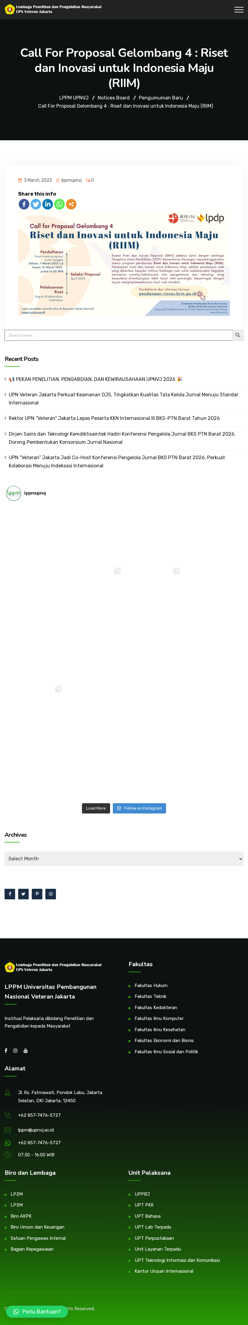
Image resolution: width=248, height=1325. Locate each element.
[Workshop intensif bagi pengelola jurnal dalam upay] (94, 594)
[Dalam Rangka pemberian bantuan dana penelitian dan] (153, 712)
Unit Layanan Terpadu (158, 1249)
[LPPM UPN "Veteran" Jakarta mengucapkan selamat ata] (212, 535)
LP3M (17, 1205)
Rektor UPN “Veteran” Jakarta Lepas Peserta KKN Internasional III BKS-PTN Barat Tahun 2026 (114, 418)
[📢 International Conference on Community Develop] (94, 712)
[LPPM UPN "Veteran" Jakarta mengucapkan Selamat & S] (212, 594)
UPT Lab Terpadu (153, 1227)
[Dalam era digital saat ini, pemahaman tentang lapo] (153, 594)
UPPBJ (142, 1194)
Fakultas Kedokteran (156, 1007)
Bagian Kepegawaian (32, 1249)
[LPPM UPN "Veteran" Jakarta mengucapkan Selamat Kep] (36, 535)
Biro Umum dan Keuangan (37, 1227)
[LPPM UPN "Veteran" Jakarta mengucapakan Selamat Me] (212, 653)
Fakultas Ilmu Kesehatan (160, 1029)
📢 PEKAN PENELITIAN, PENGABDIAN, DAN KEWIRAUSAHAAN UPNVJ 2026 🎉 (96, 379)
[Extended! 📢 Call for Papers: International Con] (212, 712)
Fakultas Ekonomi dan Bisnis (164, 1040)
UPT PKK (144, 1205)
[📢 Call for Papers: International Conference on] (153, 771)
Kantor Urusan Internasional (164, 1271)
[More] (71, 204)
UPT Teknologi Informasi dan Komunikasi (177, 1260)
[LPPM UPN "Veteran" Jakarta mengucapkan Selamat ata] (36, 594)
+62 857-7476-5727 (39, 1115)
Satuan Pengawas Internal (38, 1238)
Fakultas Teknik (150, 996)
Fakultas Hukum (151, 985)
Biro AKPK (21, 1216)
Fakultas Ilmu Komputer (159, 1018)
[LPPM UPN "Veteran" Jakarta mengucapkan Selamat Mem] (212, 771)
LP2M (17, 1194)
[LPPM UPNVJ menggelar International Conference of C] (36, 712)
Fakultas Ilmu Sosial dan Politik (166, 1051)
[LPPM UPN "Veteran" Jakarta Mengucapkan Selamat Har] (36, 771)
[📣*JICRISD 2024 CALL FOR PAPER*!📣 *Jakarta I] (94, 771)
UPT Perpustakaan (154, 1238)
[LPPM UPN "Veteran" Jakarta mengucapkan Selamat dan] (94, 653)
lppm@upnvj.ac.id (36, 1130)
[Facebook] (24, 204)
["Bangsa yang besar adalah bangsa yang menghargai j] (36, 653)
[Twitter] (36, 204)
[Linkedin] (47, 204)
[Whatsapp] (59, 204)
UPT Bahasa (148, 1216)
